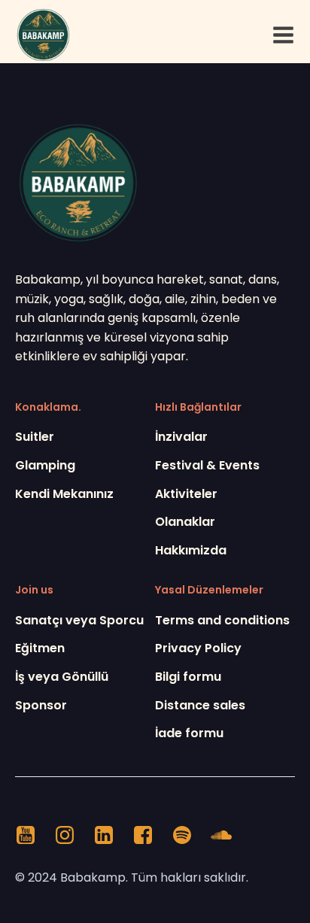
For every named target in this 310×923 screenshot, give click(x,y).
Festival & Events (207, 465)
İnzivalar (181, 436)
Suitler (34, 436)
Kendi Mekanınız (64, 493)
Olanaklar (185, 521)
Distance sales (200, 705)
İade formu (189, 733)
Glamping (45, 465)
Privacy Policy (198, 648)
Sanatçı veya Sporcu (79, 620)
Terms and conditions (222, 620)
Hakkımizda (190, 550)
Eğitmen (40, 648)
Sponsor (41, 705)
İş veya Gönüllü (61, 676)
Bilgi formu (188, 676)
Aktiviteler (186, 493)
